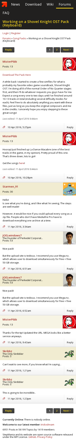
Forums (65, 4)
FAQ (6, 12)
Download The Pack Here (17, 74)
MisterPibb (10, 61)
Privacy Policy (44, 437)
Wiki (50, 4)
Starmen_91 (10, 186)
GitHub (32, 437)
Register (16, 33)
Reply (8, 49)
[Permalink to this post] (5, 127)
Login (6, 33)
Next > (67, 49)
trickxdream (47, 424)
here (21, 163)
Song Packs (19, 38)
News (15, 4)
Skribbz (7, 351)
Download (33, 4)
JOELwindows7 (12, 235)
